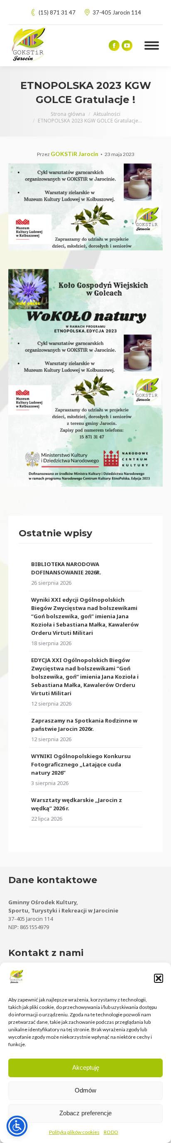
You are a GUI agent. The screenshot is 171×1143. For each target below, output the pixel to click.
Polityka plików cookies (74, 1132)
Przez (67, 154)
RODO (111, 1132)
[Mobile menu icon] (152, 45)
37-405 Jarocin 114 (117, 12)
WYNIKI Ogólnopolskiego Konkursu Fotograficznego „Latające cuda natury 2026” (81, 764)
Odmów (85, 1090)
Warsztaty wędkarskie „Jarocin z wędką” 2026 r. (76, 804)
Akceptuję (85, 1067)
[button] (158, 978)
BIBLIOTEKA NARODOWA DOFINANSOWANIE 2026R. (66, 568)
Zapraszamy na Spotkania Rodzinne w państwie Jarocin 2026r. (84, 724)
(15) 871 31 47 (57, 12)
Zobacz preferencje (85, 1113)
